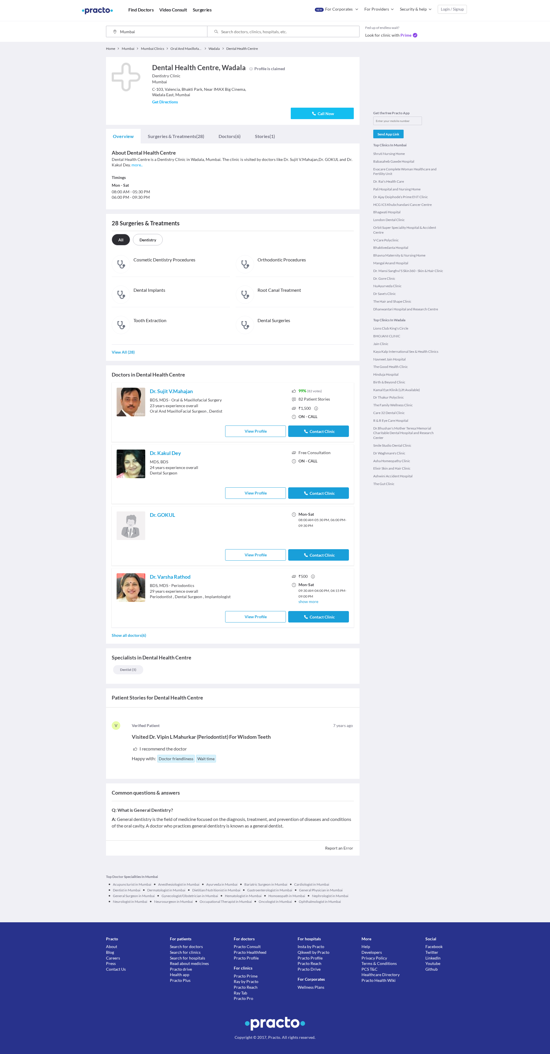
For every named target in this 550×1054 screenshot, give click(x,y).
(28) (176, 136)
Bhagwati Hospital (386, 212)
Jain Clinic (380, 344)
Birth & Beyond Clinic (389, 382)
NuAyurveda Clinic (387, 286)
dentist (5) (128, 669)
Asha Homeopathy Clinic (391, 461)
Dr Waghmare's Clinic (389, 453)
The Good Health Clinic (390, 367)
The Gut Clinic (383, 484)
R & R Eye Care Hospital (390, 420)
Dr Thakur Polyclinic (388, 397)
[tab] (123, 136)
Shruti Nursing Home (389, 153)
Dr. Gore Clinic (384, 278)
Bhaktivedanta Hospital (390, 247)
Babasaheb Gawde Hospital (393, 161)
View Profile (256, 431)
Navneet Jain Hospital (389, 359)
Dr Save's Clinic (384, 293)
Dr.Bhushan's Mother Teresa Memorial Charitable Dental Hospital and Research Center (403, 433)
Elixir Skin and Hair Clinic (391, 468)
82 (314, 399)
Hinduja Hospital (385, 374)
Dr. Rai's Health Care (388, 181)
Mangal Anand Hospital (390, 263)
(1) (265, 136)
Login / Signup (452, 9)
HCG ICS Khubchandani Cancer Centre (402, 204)
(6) (230, 136)
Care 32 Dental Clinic (389, 413)
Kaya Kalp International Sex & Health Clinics (405, 351)
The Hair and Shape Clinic (392, 301)
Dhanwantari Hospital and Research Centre (405, 309)
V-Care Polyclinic (386, 240)
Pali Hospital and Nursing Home (397, 189)
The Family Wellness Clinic (393, 405)
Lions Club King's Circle (390, 328)
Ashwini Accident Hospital (392, 476)
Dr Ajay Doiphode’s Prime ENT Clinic (400, 197)
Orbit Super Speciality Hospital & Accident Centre (404, 230)
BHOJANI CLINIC (386, 336)
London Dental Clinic (389, 220)
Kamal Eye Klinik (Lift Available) (396, 390)
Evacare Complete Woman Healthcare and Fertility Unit (405, 171)
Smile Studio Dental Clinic (392, 445)
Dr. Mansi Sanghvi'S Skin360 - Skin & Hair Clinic (408, 271)
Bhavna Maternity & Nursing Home (399, 255)
